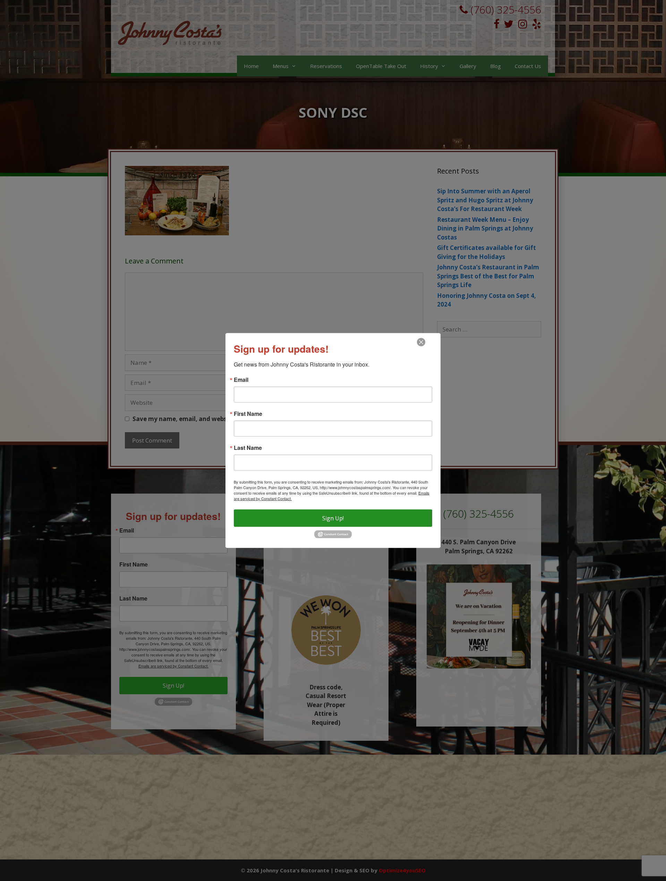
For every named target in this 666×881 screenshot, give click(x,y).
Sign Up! (333, 518)
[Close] (421, 342)
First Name (248, 414)
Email (241, 380)
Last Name (248, 448)
